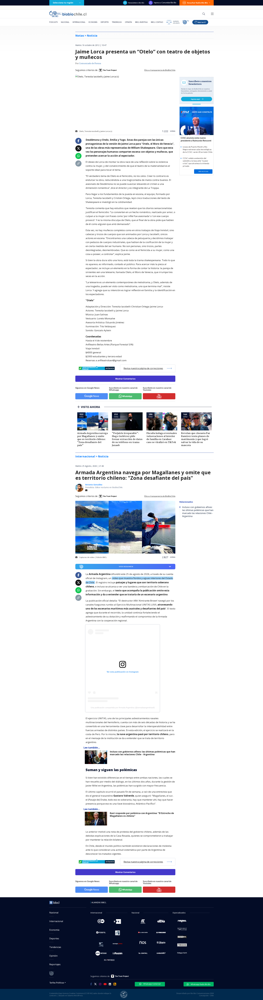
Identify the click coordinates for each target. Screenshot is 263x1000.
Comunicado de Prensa (90, 63)
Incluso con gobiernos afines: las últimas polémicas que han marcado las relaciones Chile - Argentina (142, 753)
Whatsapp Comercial (152, 984)
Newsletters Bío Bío (136, 3)
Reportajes (55, 964)
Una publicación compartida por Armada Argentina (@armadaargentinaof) (123, 707)
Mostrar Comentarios (125, 379)
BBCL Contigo (157, 22)
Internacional (79, 22)
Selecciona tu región (63, 2)
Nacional (65, 22)
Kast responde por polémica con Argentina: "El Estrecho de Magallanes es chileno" (142, 814)
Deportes (105, 22)
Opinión (128, 22)
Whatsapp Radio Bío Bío (200, 984)
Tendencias (117, 22)
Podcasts (53, 22)
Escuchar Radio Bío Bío (197, 3)
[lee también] (96, 757)
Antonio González (93, 484)
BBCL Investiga (141, 22)
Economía (93, 22)
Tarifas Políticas (56, 982)
